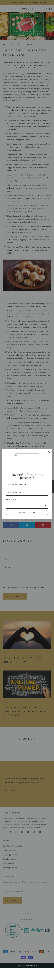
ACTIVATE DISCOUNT (27, 513)
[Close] (49, 452)
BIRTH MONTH (11, 500)
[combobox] (27, 505)
